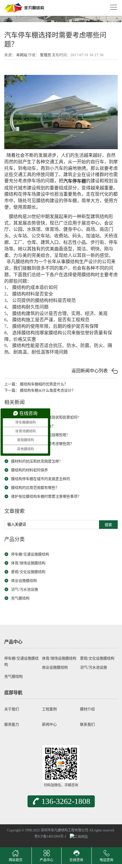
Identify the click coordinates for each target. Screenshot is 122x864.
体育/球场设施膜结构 (28, 563)
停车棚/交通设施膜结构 (30, 554)
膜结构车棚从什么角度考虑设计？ (47, 390)
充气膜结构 (20, 598)
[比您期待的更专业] (24, 6)
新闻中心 (49, 724)
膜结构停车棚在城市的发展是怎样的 (40, 479)
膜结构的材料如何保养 (29, 470)
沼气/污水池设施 (24, 589)
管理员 (45, 55)
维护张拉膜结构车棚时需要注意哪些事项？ (46, 496)
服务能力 (11, 724)
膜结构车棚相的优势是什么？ (44, 384)
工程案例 (49, 709)
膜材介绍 (87, 709)
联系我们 (87, 724)
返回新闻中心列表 (89, 370)
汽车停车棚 (74, 181)
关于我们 (11, 709)
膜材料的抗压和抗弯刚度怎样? (36, 461)
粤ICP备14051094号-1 (50, 836)
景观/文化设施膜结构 (28, 572)
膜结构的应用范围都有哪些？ (35, 487)
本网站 (21, 55)
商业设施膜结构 (24, 580)
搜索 (108, 525)
